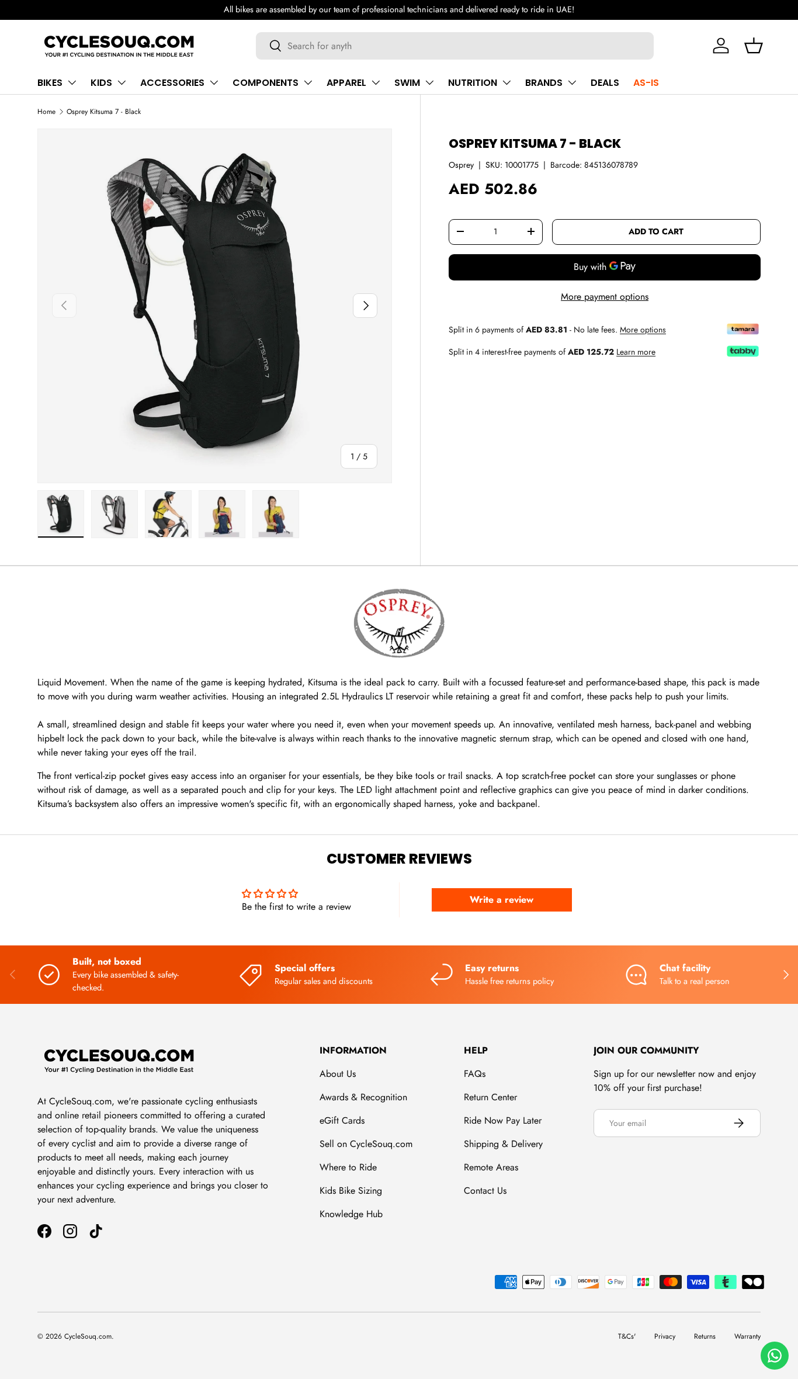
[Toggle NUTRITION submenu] (506, 82)
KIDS (101, 82)
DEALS (605, 82)
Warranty (747, 1336)
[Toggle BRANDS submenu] (572, 82)
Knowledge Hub (351, 1214)
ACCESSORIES (172, 82)
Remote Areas (491, 1167)
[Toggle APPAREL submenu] (376, 82)
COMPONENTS (266, 82)
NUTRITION (472, 82)
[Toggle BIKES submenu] (72, 82)
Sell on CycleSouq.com (366, 1144)
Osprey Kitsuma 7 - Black (104, 111)
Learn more (635, 351)
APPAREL (346, 82)
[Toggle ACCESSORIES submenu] (214, 82)
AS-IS (646, 82)
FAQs (474, 1073)
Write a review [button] (501, 899)
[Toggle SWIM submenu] (429, 82)
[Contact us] (775, 1356)
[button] (753, 45)
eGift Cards (342, 1120)
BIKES (50, 82)
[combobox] (455, 46)
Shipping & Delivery (503, 1144)
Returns (705, 1336)
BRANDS (544, 82)
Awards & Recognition (363, 1097)
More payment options (604, 296)
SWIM (407, 82)
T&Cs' (627, 1336)
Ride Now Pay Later (503, 1120)
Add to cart (656, 231)
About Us (338, 1073)
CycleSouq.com (88, 1336)
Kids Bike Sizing (351, 1190)
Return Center (490, 1097)
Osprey (461, 164)
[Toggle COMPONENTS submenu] (308, 82)
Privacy (664, 1336)
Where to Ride (348, 1167)
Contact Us (485, 1190)
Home (46, 111)
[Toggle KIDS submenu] (122, 82)
